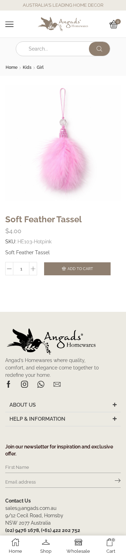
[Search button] (99, 49)
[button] (63, 405)
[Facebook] (8, 384)
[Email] (57, 384)
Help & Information (37, 419)
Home (12, 67)
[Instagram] (24, 384)
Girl (40, 67)
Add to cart (80, 269)
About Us (22, 405)
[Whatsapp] (40, 384)
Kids (27, 67)
